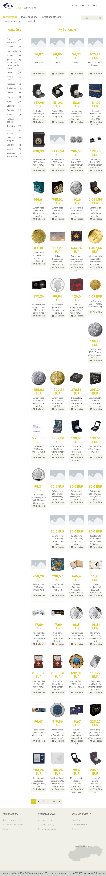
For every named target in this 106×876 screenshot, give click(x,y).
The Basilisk (38, 62)
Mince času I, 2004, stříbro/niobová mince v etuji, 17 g (57, 735)
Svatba (14, 115)
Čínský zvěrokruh (14, 40)
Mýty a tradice (14, 78)
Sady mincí (14, 97)
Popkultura (14, 88)
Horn (57, 62)
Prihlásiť (99, 5)
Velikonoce (14, 145)
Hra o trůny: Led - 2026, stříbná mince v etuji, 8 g (76, 636)
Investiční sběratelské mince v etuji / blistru (14, 64)
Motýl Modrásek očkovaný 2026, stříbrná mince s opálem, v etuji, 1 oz (57, 783)
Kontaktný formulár (11, 820)
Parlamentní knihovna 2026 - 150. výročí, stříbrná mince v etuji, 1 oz (76, 116)
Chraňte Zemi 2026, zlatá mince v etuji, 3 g (76, 684)
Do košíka (40, 73)
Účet (76, 5)
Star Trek (14, 106)
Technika (14, 126)
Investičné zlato (29, 17)
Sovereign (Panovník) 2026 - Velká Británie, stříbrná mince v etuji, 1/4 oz (38, 500)
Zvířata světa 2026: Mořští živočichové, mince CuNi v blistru (57, 496)
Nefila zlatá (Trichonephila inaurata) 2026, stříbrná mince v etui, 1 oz (95, 735)
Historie (14, 55)
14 (54, 801)
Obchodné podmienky (47, 829)
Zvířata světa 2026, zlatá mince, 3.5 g (38, 587)
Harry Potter (14, 51)
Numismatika (10, 17)
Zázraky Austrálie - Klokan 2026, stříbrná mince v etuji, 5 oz (76, 589)
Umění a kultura (14, 131)
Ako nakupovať (13, 21)
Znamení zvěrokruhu (14, 155)
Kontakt (31, 21)
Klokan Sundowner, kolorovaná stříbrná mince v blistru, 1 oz (57, 261)
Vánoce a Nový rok (14, 139)
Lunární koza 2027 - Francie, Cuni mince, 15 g (95, 304)
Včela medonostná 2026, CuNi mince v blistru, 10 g (95, 589)
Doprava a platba (45, 820)
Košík (86, 5)
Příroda (14, 93)
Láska (14, 72)
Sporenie (75, 829)
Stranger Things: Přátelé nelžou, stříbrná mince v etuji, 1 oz (76, 310)
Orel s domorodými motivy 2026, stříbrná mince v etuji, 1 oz (39, 116)
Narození (14, 84)
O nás (5, 829)
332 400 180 (80, 873)
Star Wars (14, 110)
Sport (14, 101)
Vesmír (14, 149)
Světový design (14, 120)
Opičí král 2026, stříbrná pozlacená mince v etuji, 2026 (95, 403)
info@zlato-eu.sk (97, 873)
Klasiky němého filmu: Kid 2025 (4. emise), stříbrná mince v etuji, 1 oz (39, 310)
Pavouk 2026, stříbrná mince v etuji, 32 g (57, 114)
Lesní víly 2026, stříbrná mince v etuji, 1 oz (95, 449)
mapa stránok (61, 873)
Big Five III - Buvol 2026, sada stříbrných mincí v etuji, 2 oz (76, 164)
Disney (14, 47)
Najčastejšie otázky (46, 825)
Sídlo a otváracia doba (13, 825)
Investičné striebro (51, 17)
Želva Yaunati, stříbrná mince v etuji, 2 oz (57, 587)
